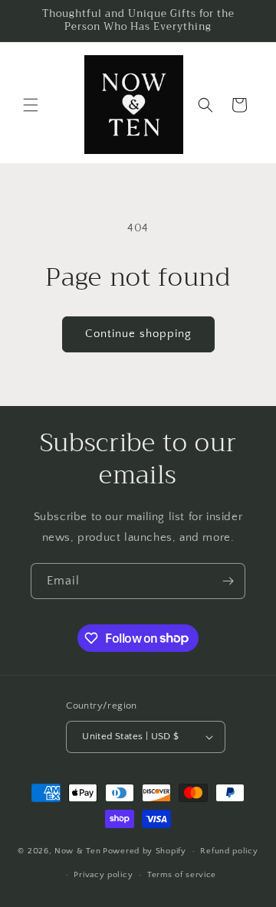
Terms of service (181, 874)
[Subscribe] (228, 581)
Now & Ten (77, 851)
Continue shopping (138, 333)
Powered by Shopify (144, 851)
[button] (31, 105)
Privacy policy (103, 874)
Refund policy (229, 851)
